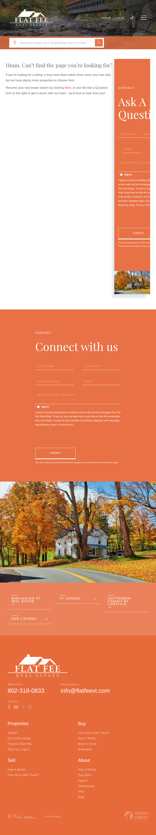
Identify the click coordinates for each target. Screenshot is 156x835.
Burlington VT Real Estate (25, 600)
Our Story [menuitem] (84, 775)
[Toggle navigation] (143, 18)
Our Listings (23, 619)
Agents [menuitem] (83, 780)
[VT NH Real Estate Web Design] (136, 816)
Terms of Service (142, 246)
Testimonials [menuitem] (86, 786)
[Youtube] (15, 707)
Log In (120, 17)
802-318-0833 (26, 690)
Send (55, 453)
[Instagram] (30, 707)
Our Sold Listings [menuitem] (19, 738)
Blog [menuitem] (81, 797)
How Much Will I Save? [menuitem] (93, 733)
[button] (99, 42)
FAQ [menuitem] (81, 791)
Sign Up (106, 17)
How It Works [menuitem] (87, 738)
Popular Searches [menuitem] (20, 744)
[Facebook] (9, 707)
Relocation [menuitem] (85, 749)
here (67, 87)
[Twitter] (23, 707)
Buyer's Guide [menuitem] (87, 744)
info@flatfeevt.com (85, 690)
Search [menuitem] (12, 733)
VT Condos (70, 598)
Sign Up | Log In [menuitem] (18, 749)
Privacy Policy (144, 205)
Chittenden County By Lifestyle (119, 601)
